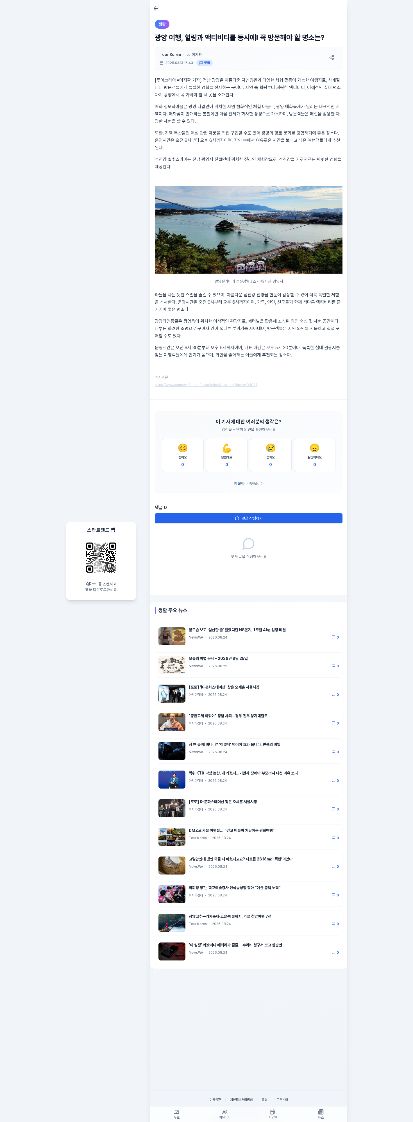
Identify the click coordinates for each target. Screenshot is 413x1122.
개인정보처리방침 (241, 1100)
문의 (264, 1100)
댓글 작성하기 (252, 518)
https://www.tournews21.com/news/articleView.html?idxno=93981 (206, 385)
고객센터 (282, 1100)
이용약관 (215, 1100)
